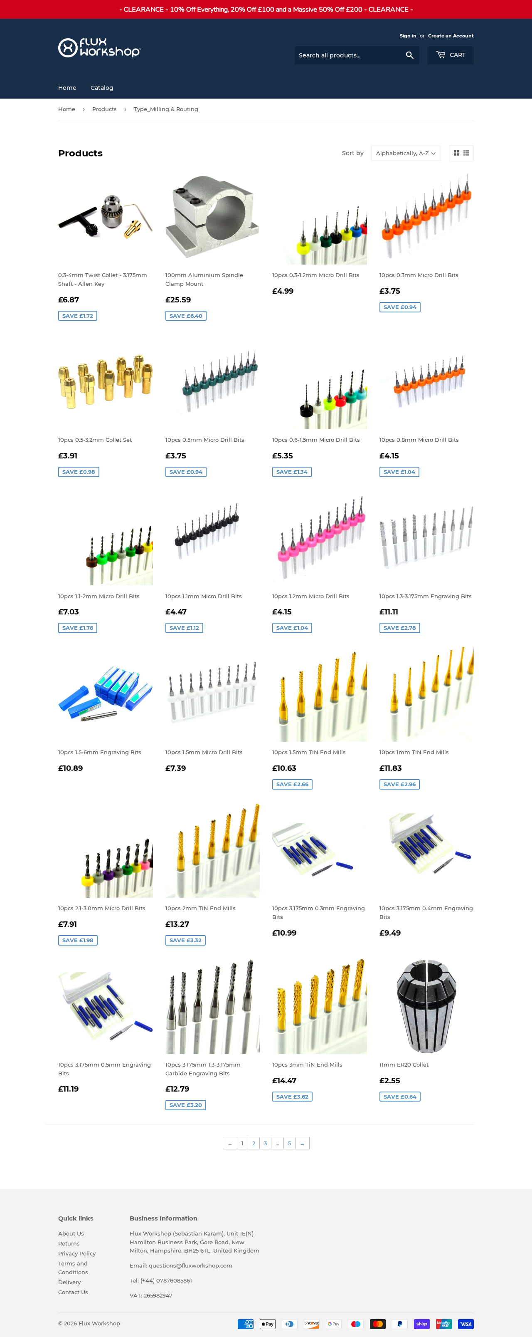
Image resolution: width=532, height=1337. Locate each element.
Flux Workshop (99, 1323)
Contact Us (73, 1292)
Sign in (408, 36)
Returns (69, 1243)
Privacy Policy (77, 1253)
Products (104, 109)
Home (67, 88)
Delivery (69, 1282)
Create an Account (451, 36)
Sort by (353, 153)
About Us (71, 1233)
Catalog (102, 88)
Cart (457, 55)
